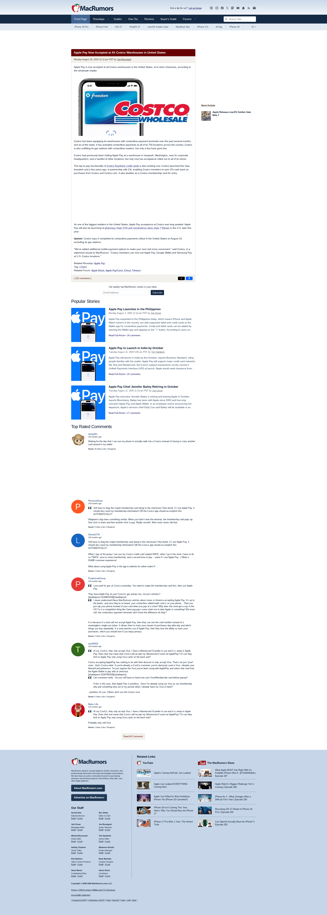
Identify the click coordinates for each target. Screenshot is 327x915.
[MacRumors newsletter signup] (254, 8)
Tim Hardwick (158, 352)
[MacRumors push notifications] (243, 8)
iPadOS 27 (134, 27)
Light (129, 900)
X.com (80, 818)
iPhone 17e (202, 27)
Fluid (108, 900)
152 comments (82, 278)
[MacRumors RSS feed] (249, 8)
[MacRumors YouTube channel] (238, 8)
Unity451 (92, 434)
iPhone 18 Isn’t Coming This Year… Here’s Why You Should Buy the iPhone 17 (173, 810)
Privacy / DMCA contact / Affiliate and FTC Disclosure (93, 890)
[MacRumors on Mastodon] (232, 8)
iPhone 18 (234, 27)
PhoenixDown (95, 501)
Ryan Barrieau (105, 859)
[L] (78, 546)
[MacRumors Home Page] (92, 8)
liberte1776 (94, 534)
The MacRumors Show (220, 762)
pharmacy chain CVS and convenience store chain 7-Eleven (137, 228)
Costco (83, 266)
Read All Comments (133, 736)
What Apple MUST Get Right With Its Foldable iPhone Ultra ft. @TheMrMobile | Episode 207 (235, 773)
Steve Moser (76, 870)
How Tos (133, 19)
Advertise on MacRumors (89, 797)
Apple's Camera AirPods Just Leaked (172, 773)
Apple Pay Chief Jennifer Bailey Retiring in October (143, 386)
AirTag (219, 27)
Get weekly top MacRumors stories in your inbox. (133, 287)
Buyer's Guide (168, 19)
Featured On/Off (79, 900)
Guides (118, 19)
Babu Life (93, 704)
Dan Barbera (76, 859)
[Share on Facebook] (189, 278)
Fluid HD (115, 900)
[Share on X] (181, 278)
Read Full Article (117, 335)
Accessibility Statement (80, 895)
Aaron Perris (104, 870)
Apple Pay (99, 263)
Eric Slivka (103, 813)
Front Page (80, 19)
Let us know (195, 8)
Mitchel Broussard (79, 836)
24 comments (134, 335)
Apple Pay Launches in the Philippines (135, 309)
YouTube (148, 762)
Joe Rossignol (124, 59)
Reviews (149, 19)
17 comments (134, 413)
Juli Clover (156, 313)
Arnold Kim (76, 813)
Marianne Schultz (106, 847)
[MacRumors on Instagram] (217, 8)
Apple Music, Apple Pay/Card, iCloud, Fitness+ (116, 270)
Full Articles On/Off (96, 900)
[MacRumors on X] (227, 8)
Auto (123, 900)
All (253, 27)
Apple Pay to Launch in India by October (136, 348)
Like (104, 449)
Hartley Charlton (78, 847)
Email (73, 818)
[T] (78, 655)
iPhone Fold (102, 27)
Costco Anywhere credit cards (123, 166)
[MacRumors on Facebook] (222, 8)
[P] (78, 512)
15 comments (134, 374)
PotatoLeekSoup (97, 578)
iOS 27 (118, 27)
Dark (134, 900)
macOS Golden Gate (158, 27)
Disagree (111, 449)
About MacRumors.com (88, 788)
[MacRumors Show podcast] (211, 8)
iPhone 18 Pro (81, 27)
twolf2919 (93, 643)
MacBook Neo (183, 27)
